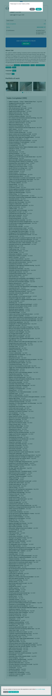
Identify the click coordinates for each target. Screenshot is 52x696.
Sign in (38, 9)
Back (32, 9)
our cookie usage (40, 689)
